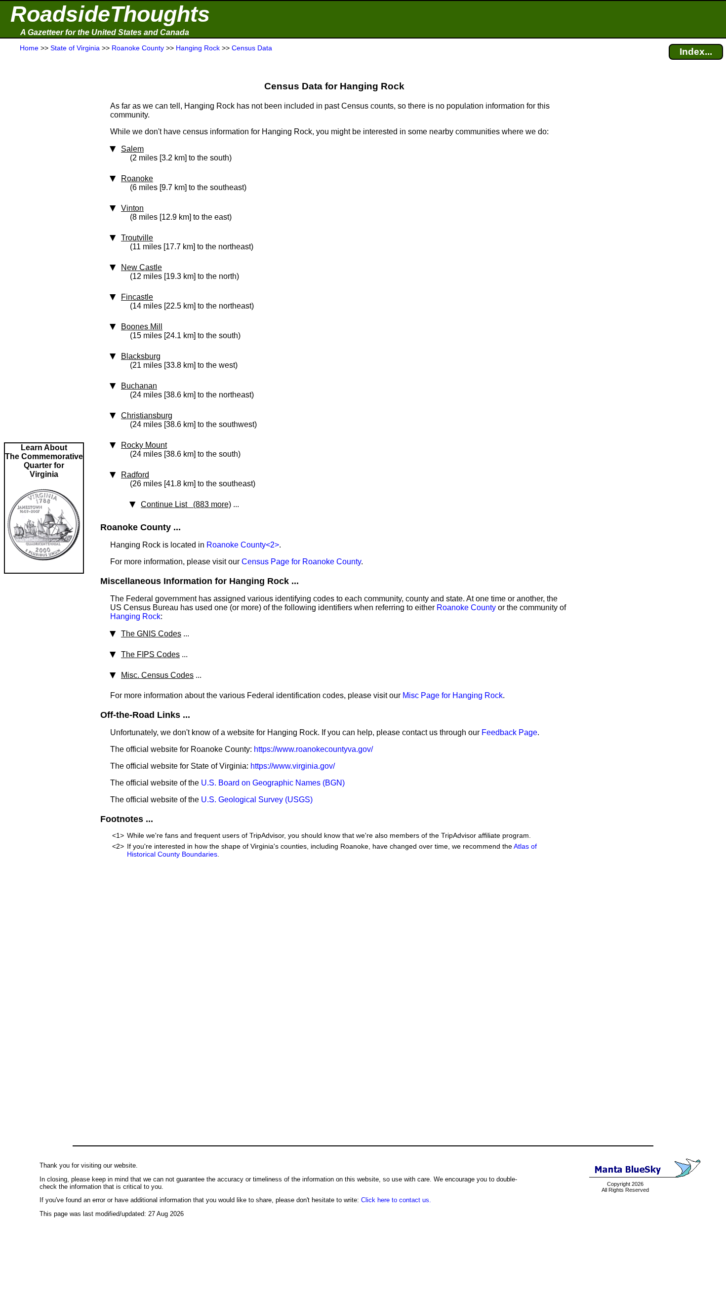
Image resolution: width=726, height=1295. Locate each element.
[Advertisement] (43, 248)
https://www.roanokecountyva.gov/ (313, 749)
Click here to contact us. (396, 1200)
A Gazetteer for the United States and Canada (104, 32)
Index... (696, 51)
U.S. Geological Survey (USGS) (257, 799)
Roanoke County (236, 545)
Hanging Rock (135, 616)
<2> (272, 545)
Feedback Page (509, 732)
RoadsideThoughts (110, 14)
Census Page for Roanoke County (301, 561)
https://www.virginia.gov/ (292, 766)
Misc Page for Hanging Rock (453, 695)
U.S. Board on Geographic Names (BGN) (273, 783)
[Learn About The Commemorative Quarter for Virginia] (43, 568)
